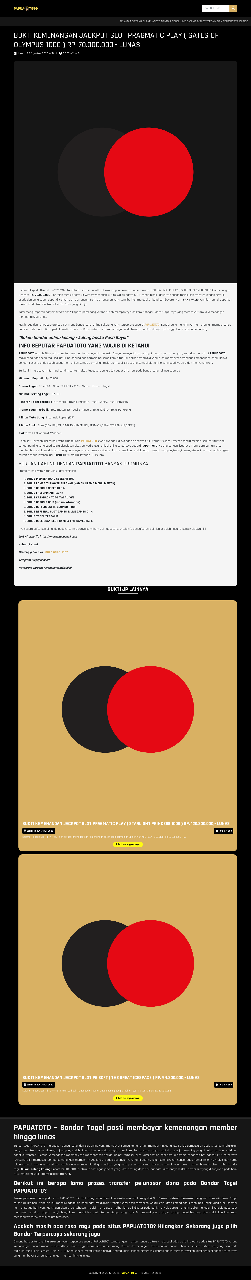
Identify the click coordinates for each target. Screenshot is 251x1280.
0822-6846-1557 (56, 552)
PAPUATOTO (128, 1273)
